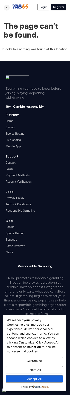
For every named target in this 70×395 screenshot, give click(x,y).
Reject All (34, 370)
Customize (34, 361)
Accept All (34, 379)
